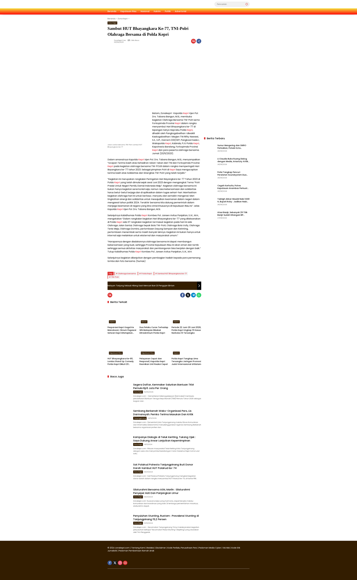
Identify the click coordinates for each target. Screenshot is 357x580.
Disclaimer (161, 547)
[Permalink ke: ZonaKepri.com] (111, 41)
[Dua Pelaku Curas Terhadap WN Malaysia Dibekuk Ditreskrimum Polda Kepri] (154, 315)
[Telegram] (193, 295)
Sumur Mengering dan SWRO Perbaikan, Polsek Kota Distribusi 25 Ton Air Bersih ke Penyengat (232, 147)
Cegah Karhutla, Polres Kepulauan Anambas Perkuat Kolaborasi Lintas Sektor (232, 187)
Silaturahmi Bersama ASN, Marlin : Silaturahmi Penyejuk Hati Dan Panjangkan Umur (161, 491)
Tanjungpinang (140, 418)
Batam (144, 322)
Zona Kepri (112, 23)
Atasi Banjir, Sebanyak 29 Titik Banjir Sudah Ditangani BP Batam (232, 214)
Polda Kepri (146, 273)
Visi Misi (226, 547)
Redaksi (150, 547)
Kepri (186, 113)
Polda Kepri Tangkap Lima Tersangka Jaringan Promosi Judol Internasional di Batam (186, 361)
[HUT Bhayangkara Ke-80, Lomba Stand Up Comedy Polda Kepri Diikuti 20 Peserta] (122, 346)
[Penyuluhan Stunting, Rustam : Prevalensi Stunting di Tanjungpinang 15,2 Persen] (119, 523)
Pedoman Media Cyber (210, 547)
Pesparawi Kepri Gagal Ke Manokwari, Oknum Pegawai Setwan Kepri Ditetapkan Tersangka (122, 330)
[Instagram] (120, 563)
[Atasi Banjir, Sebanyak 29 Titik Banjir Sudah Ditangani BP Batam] (209, 214)
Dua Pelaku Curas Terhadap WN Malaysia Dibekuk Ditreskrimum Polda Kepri (153, 330)
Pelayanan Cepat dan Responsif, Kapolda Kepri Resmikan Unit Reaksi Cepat (153, 361)
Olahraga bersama (127, 273)
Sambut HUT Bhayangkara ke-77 (172, 273)
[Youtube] (125, 563)
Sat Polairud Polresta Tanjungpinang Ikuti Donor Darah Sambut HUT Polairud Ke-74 (163, 466)
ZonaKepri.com (120, 40)
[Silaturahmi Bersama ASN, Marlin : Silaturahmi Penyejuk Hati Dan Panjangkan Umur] (119, 497)
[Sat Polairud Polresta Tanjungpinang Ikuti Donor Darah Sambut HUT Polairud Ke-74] (119, 471)
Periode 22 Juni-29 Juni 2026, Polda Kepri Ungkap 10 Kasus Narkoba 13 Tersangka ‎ (186, 330)
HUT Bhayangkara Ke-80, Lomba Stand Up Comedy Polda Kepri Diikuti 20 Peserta (121, 361)
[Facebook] (182, 295)
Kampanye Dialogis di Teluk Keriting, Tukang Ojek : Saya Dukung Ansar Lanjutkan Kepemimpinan (164, 438)
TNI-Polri (115, 277)
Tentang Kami (138, 547)
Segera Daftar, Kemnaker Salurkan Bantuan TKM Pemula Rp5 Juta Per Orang (163, 386)
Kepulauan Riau (116, 353)
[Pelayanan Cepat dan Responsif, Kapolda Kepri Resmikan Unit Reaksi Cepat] (154, 346)
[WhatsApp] (198, 295)
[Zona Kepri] (128, 4)
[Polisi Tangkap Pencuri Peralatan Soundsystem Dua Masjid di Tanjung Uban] (209, 174)
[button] (246, 4)
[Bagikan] (198, 41)
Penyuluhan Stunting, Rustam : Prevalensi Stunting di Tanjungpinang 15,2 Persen (166, 517)
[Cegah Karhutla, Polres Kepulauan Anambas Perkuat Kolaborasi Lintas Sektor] (209, 188)
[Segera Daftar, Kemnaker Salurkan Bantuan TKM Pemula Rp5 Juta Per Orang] (119, 392)
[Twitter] (188, 295)
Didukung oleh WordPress (121, 572)
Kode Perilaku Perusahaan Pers (182, 547)
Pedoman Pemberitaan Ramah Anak (136, 550)
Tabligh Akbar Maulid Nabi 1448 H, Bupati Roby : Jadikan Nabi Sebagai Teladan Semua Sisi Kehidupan (233, 200)
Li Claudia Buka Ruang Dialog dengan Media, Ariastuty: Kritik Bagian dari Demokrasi (232, 160)
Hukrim (112, 322)
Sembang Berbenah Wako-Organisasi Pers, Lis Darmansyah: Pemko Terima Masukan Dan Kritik (163, 412)
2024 (112, 547)
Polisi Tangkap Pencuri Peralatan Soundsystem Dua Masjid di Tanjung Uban (231, 173)
